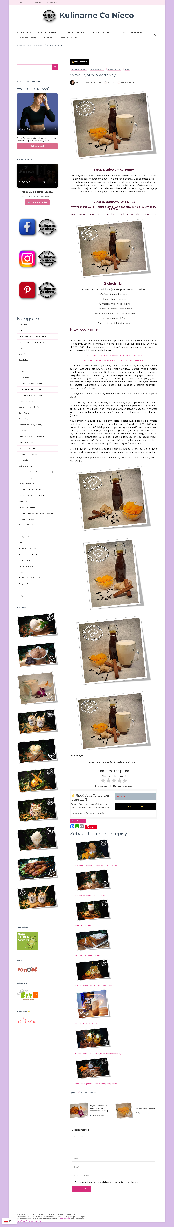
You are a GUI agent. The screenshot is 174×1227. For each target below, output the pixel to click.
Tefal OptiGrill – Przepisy (101, 32)
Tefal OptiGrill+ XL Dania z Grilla (31, 578)
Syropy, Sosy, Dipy (114, 69)
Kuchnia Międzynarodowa (89, 1092)
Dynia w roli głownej (79, 69)
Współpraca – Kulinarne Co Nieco (46, 2)
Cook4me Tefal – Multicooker (30, 389)
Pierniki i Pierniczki (26, 531)
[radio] (102, 781)
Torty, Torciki (24, 584)
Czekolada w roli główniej (29, 407)
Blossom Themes (63, 1219)
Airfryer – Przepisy (24, 32)
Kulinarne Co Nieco (97, 15)
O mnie (19, 2)
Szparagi (22, 572)
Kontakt (28, 2)
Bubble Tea (23, 360)
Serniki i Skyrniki (25, 560)
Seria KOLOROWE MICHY (28, 554)
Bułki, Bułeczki (24, 366)
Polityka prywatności (33, 1221)
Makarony (23, 501)
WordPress (21, 1221)
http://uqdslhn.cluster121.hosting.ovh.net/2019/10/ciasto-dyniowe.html (113, 355)
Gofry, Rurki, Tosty (26, 466)
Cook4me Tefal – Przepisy (48, 32)
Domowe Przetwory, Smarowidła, (32, 437)
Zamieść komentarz (128, 82)
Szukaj (19, 63)
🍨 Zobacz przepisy (37, 202)
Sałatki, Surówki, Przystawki (29, 548)
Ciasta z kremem (25, 378)
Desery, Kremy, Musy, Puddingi (31, 425)
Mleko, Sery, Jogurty (27, 507)
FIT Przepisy (48, 38)
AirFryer (22, 330)
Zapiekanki (23, 590)
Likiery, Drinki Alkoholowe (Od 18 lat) (33, 495)
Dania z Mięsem (25, 419)
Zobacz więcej (37, 146)
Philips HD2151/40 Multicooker (30, 525)
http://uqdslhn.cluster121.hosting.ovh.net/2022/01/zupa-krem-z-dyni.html (113, 360)
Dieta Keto (23, 431)
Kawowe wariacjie (97, 69)
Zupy (127, 69)
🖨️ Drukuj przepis (78, 820)
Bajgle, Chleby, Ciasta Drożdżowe (32, 342)
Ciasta (21, 372)
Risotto (22, 542)
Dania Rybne (24, 413)
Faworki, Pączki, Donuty (28, 454)
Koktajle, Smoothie (26, 484)
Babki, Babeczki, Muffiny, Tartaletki (32, 336)
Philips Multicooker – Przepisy (130, 32)
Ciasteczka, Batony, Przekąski (30, 383)
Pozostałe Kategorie (68, 38)
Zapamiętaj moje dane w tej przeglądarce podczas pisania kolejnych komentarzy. (108, 1182)
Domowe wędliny (26, 442)
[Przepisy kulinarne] (27, 933)
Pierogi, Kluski (24, 537)
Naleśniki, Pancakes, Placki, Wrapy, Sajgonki (36, 513)
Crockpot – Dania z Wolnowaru (31, 395)
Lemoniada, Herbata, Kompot (30, 489)
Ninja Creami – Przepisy (75, 32)
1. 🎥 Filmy (23, 324)
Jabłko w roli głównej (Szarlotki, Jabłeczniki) (36, 472)
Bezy (21, 348)
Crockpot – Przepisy (28, 38)
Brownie (22, 354)
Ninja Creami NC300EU (28, 519)
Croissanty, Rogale (26, 401)
